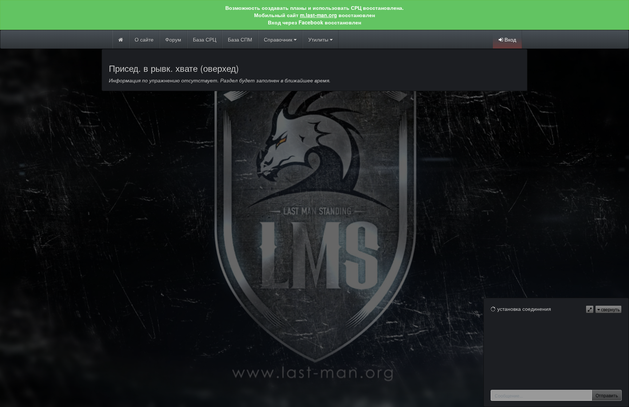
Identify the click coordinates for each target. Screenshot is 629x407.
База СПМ (240, 39)
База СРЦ (204, 39)
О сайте (144, 39)
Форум (173, 39)
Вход (509, 39)
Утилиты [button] (319, 39)
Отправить (607, 395)
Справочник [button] (279, 39)
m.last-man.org (318, 15)
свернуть (610, 309)
